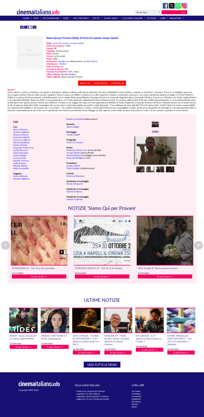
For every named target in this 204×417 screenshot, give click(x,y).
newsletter (137, 396)
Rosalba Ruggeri (68, 74)
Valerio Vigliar (72, 126)
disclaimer (136, 401)
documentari (51, 18)
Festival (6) (117, 83)
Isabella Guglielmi (74, 199)
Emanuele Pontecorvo (23, 147)
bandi (134, 406)
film (36, 18)
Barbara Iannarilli (74, 119)
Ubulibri (62, 61)
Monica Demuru (21, 134)
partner (135, 404)
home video (111, 18)
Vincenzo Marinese (75, 176)
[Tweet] (172, 7)
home (26, 18)
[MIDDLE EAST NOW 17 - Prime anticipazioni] (55, 320)
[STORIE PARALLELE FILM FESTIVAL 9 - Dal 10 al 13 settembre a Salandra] (181, 320)
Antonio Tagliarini (21, 132)
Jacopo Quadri (77, 43)
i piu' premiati (81, 18)
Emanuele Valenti (21, 137)
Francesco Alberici (21, 140)
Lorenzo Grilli (19, 158)
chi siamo (136, 391)
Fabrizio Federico (74, 191)
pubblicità (136, 399)
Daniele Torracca (21, 160)
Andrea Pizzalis (20, 145)
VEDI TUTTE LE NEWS (102, 364)
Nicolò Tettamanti (74, 183)
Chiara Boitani (19, 155)
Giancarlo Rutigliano (75, 158)
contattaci (136, 393)
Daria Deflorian (20, 129)
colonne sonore (132, 18)
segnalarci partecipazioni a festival (92, 396)
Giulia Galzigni (72, 168)
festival (152, 18)
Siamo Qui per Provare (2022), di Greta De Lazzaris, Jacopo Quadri (82, 37)
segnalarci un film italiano (88, 393)
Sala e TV (85, 83)
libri (163, 18)
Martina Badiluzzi (21, 142)
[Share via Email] (30, 28)
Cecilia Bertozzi (20, 150)
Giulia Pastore (19, 163)
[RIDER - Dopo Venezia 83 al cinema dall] (23, 320)
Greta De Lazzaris (61, 43)
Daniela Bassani (73, 155)
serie (66, 18)
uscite (96, 18)
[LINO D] (86, 320)
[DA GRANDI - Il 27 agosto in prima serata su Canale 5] (149, 320)
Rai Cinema (92, 61)
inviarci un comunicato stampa (90, 391)
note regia (100, 83)
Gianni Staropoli (20, 152)
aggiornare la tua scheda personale (92, 399)
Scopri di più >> (39, 276)
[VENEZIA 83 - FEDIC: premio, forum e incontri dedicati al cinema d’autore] (118, 320)
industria (175, 18)
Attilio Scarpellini (21, 168)
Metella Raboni (20, 165)
